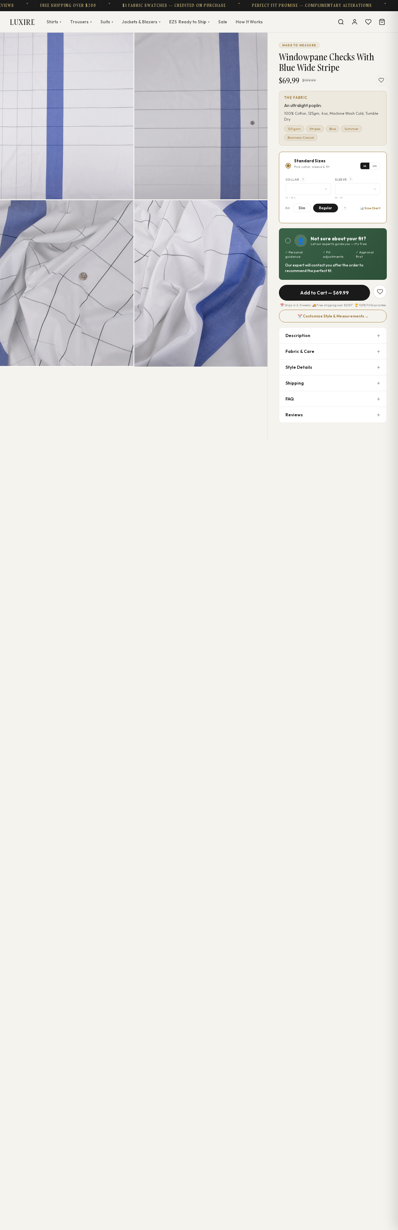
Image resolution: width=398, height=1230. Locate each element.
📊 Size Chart (370, 208)
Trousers (81, 22)
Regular (325, 208)
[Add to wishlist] (381, 80)
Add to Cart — (324, 293)
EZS (189, 22)
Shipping (294, 383)
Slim (301, 208)
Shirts (54, 22)
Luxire (22, 22)
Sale (222, 22)
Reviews (294, 415)
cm (375, 166)
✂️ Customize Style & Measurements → (333, 316)
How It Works (249, 22)
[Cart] (382, 22)
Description (297, 335)
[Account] (354, 22)
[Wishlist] (368, 22)
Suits (106, 22)
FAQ (289, 399)
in (364, 166)
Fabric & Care (299, 351)
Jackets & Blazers (141, 22)
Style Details (298, 367)
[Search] (341, 22)
